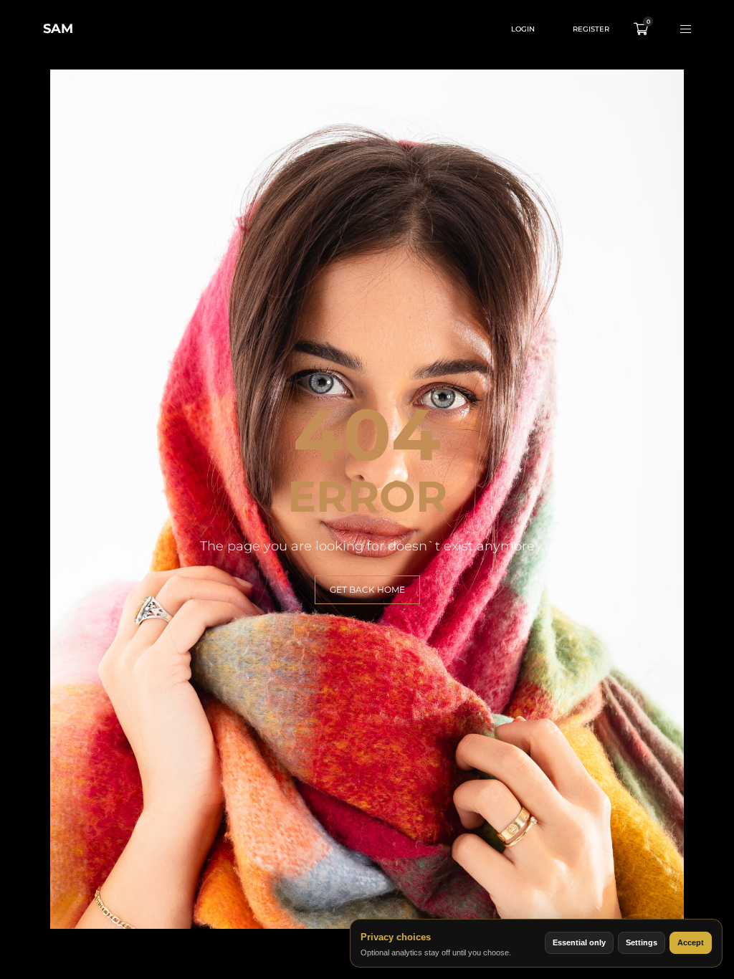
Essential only (579, 942)
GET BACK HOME (367, 589)
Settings (641, 942)
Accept (690, 942)
